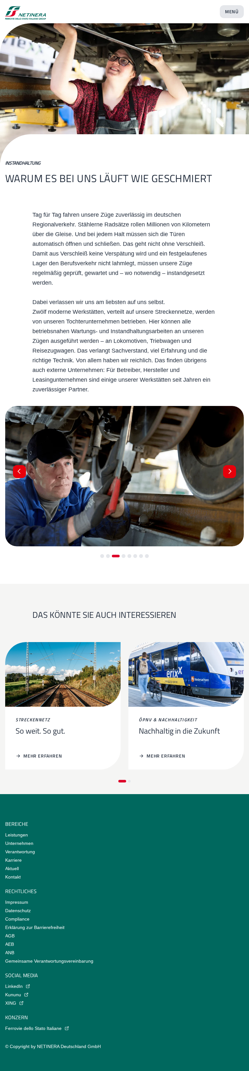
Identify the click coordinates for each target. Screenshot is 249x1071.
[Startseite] (25, 10)
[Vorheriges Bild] (19, 471)
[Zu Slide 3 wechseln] (116, 556)
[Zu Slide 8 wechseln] (147, 556)
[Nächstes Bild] (229, 471)
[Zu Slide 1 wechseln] (102, 556)
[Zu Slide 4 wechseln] (123, 556)
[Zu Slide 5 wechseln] (129, 556)
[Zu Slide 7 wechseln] (141, 556)
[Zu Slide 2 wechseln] (108, 556)
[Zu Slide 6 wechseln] (135, 556)
